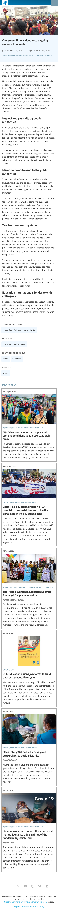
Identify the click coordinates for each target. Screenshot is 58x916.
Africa (5, 358)
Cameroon (16, 358)
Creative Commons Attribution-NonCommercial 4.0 (25, 901)
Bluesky (39, 886)
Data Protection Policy (34, 906)
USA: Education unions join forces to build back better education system (29, 668)
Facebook (11, 886)
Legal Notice (19, 906)
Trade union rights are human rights (19, 330)
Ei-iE (4, 3)
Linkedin (47, 886)
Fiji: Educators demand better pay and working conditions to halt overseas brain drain (29, 425)
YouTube (25, 886)
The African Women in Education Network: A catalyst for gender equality (29, 588)
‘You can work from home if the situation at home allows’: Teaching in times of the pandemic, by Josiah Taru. (29, 829)
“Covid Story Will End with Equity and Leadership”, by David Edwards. (29, 747)
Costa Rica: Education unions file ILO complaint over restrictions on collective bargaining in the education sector (29, 504)
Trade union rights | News (14, 344)
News (5, 373)
